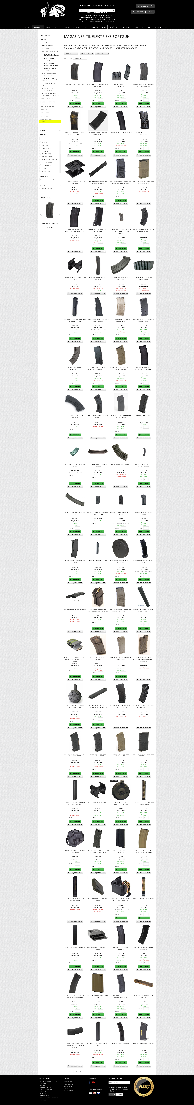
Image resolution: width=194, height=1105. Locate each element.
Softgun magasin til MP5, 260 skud (98, 465)
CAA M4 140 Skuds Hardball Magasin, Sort (143, 320)
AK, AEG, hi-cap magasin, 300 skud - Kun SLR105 (143, 230)
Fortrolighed (85, 5)
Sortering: (68, 58)
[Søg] (114, 10)
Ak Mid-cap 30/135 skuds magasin (143, 948)
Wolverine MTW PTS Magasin (143, 1044)
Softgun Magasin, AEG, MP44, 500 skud (143, 465)
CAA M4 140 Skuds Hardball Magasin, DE (120, 658)
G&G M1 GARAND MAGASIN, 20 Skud (98, 948)
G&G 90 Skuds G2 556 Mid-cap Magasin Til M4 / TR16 (98, 851)
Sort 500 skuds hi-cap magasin (120, 948)
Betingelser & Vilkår (47, 1087)
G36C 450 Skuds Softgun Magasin (98, 658)
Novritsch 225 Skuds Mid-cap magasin (98, 134)
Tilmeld (112, 1094)
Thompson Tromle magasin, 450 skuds (120, 562)
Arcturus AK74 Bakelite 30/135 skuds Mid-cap (75, 996)
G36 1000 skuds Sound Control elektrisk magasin (97, 610)
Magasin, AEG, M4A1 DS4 (50, 223)
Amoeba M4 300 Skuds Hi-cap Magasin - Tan (120, 368)
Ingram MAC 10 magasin (98, 561)
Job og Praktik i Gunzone (49, 1098)
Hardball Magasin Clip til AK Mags (75, 279)
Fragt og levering (46, 1089)
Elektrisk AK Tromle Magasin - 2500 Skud (120, 803)
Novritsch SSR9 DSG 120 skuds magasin (98, 182)
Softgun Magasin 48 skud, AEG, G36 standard (75, 134)
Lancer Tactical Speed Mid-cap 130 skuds (98, 230)
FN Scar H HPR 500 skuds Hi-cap (98, 996)
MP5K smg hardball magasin (121, 133)
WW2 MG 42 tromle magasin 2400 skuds (74, 851)
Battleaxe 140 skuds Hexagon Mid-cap (121, 996)
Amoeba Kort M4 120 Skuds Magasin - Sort (143, 755)
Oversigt (43, 1100)
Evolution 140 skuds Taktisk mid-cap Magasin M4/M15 (75, 1045)
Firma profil (98, 5)
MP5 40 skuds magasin (120, 1044)
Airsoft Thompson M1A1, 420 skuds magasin (75, 320)
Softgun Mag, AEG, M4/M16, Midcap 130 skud (143, 85)
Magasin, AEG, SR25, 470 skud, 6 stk (143, 279)
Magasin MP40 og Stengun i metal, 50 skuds (143, 610)
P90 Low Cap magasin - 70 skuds (143, 996)
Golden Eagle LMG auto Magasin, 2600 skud (121, 900)
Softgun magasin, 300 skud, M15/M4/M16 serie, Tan (120, 610)
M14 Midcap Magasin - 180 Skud (98, 900)
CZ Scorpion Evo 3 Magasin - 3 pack (143, 562)
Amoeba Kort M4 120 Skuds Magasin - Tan (143, 182)
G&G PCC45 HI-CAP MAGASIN (75, 947)
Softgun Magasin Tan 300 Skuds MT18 (121, 320)
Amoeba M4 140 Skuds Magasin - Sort (98, 755)
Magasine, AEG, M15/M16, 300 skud (120, 513)
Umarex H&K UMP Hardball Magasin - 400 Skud (75, 803)
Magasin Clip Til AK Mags (97, 802)
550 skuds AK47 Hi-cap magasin (75, 417)
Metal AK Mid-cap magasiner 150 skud (98, 417)
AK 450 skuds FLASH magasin (75, 609)
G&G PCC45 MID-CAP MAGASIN (143, 899)
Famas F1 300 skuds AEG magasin (121, 851)
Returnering (44, 1094)
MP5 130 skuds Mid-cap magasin (97, 279)
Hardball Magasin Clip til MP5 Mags (75, 182)
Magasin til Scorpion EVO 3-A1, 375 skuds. (98, 320)
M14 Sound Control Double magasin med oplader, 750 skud (75, 659)
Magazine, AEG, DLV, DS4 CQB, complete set (98, 513)
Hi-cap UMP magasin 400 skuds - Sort (75, 900)
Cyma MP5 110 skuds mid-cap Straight (98, 1045)
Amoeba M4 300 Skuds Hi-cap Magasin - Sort (75, 755)
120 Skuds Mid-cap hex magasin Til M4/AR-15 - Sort (98, 368)
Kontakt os (109, 5)
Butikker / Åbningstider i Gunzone (48, 1082)
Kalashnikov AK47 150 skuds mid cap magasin (143, 706)
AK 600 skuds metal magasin (121, 464)
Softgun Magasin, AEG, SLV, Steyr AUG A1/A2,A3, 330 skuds (120, 231)
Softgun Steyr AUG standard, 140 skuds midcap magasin (143, 659)
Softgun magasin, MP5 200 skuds (75, 513)
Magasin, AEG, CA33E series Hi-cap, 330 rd (121, 417)
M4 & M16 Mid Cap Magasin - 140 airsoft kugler (120, 706)
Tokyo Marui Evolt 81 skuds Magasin (121, 85)
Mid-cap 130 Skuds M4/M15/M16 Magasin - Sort (75, 230)
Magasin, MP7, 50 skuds (144, 416)
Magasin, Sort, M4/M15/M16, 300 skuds (97, 85)
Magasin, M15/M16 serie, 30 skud (75, 465)
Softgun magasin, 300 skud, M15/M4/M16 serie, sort (120, 182)
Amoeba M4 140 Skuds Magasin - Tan (121, 755)
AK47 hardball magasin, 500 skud (74, 562)
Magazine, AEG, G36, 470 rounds (143, 513)
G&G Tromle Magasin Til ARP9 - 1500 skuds (75, 706)
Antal (71, 100)
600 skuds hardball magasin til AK (75, 368)
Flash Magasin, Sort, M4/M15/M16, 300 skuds (143, 368)
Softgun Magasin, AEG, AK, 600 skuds (121, 279)
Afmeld (120, 1094)
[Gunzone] (52, 9)
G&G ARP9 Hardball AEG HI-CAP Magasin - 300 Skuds (98, 706)
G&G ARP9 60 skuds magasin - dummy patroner (143, 803)
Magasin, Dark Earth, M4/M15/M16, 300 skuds (143, 851)
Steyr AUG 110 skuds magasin (143, 134)
